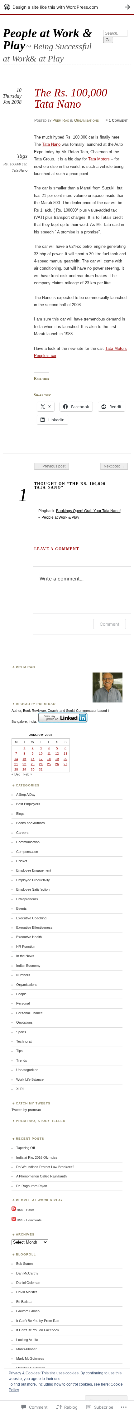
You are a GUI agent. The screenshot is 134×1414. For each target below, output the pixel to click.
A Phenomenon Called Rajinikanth (41, 1176)
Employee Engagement (33, 870)
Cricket (21, 861)
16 (33, 759)
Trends (21, 1060)
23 (33, 764)
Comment (109, 624)
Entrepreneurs (27, 899)
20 (65, 759)
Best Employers (28, 804)
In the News (25, 956)
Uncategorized (27, 1070)
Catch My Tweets (33, 1103)
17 (41, 759)
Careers (22, 832)
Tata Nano (19, 170)
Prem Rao (60, 120)
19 (57, 759)
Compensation (27, 852)
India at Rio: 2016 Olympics (37, 1157)
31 (41, 769)
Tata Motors (99, 159)
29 (24, 769)
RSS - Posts (25, 1209)
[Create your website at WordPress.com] (67, 7)
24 (41, 764)
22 (24, 764)
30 (33, 769)
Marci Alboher (26, 1349)
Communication (28, 842)
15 (24, 759)
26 (57, 764)
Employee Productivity (33, 880)
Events (21, 908)
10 (41, 753)
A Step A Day (26, 794)
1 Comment (118, 120)
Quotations (24, 1022)
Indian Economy (28, 965)
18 (49, 759)
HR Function (25, 946)
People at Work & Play (47, 39)
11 (49, 753)
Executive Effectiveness (34, 927)
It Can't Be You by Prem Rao (37, 1321)
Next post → (114, 466)
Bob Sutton (24, 1263)
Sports (21, 1032)
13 (65, 753)
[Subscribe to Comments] (14, 1220)
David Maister (26, 1292)
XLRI (20, 1089)
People (21, 994)
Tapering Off (25, 1148)
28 (16, 769)
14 (16, 759)
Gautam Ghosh (28, 1311)
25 (49, 764)
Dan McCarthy (27, 1273)
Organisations (86, 120)
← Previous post (51, 466)
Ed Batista (23, 1302)
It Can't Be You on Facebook (37, 1330)
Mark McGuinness (30, 1358)
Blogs (20, 813)
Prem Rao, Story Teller (40, 1121)
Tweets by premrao (26, 1110)
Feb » (27, 774)
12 (57, 753)
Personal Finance (29, 1013)
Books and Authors (30, 823)
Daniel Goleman (28, 1282)
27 (65, 764)
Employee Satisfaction (33, 889)
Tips (19, 1051)
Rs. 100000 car (14, 164)
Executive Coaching (31, 918)
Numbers (23, 975)
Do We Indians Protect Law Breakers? (45, 1167)
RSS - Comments (29, 1220)
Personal (23, 1003)
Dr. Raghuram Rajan (31, 1186)
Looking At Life (27, 1340)
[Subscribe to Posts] (14, 1209)
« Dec (16, 774)
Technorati (24, 1041)
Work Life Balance (30, 1079)
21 (16, 764)
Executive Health (29, 937)
